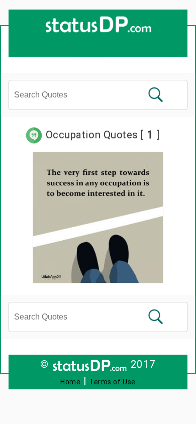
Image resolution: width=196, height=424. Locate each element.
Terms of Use (112, 382)
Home (70, 382)
